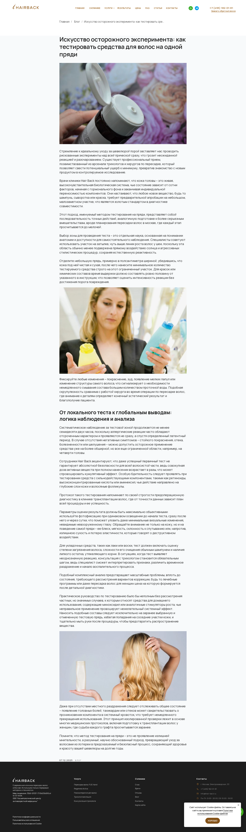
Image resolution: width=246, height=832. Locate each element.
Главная (64, 21)
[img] (191, 8)
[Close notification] (238, 805)
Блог (77, 21)
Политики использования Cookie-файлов (215, 812)
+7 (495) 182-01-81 (209, 789)
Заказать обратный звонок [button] (223, 11)
